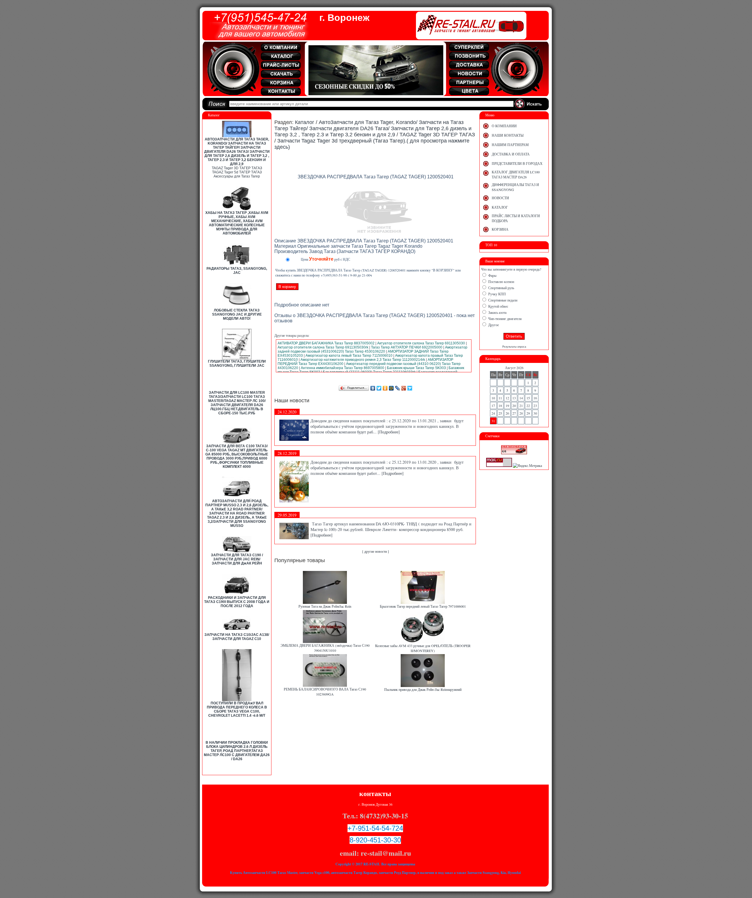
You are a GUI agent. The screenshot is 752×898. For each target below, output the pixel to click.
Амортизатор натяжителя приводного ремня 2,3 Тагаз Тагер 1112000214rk (363, 360)
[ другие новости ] (375, 551)
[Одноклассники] (385, 388)
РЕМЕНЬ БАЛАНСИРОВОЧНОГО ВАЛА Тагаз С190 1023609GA (325, 691)
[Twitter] (379, 388)
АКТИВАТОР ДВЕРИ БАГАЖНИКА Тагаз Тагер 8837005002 (326, 343)
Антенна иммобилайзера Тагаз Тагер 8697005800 (342, 368)
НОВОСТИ (500, 197)
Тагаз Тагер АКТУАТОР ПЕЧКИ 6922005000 (406, 347)
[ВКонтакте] (373, 388)
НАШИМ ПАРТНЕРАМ (510, 144)
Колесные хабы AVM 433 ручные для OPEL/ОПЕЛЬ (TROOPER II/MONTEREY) (423, 648)
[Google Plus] (404, 388)
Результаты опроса (514, 346)
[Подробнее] (389, 432)
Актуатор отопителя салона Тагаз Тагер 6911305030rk (323, 347)
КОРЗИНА (500, 229)
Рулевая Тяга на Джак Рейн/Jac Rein (324, 606)
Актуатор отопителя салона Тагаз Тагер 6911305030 (421, 343)
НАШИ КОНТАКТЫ (507, 135)
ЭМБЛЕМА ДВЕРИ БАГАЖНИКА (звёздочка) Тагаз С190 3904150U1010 (325, 648)
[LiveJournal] (398, 388)
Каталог (304, 122)
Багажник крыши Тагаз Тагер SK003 (416, 368)
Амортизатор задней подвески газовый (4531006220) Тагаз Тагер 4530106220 (372, 349)
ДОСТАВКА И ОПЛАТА (511, 154)
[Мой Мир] (391, 388)
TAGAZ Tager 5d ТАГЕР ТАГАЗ (237, 172)
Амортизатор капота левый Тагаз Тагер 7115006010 (349, 355)
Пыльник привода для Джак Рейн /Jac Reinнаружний (422, 689)
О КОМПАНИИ (504, 125)
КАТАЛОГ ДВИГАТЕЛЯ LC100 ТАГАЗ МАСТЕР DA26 (516, 174)
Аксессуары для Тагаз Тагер (237, 176)
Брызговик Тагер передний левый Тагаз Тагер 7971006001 (423, 606)
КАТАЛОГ (500, 207)
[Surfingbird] (410, 388)
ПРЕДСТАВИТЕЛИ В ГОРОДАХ (517, 163)
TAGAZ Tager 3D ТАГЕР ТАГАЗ (237, 168)
